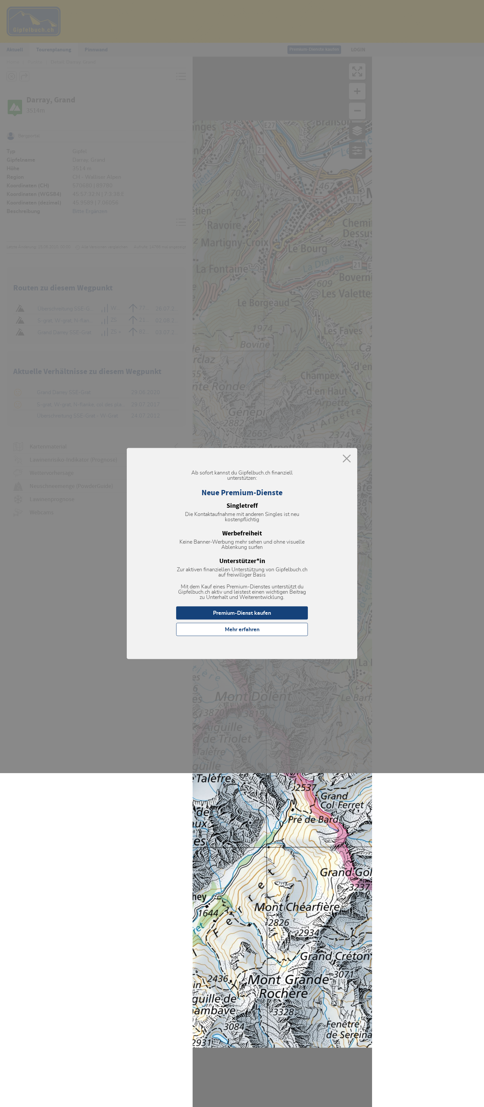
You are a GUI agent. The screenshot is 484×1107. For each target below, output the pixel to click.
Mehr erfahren (242, 629)
